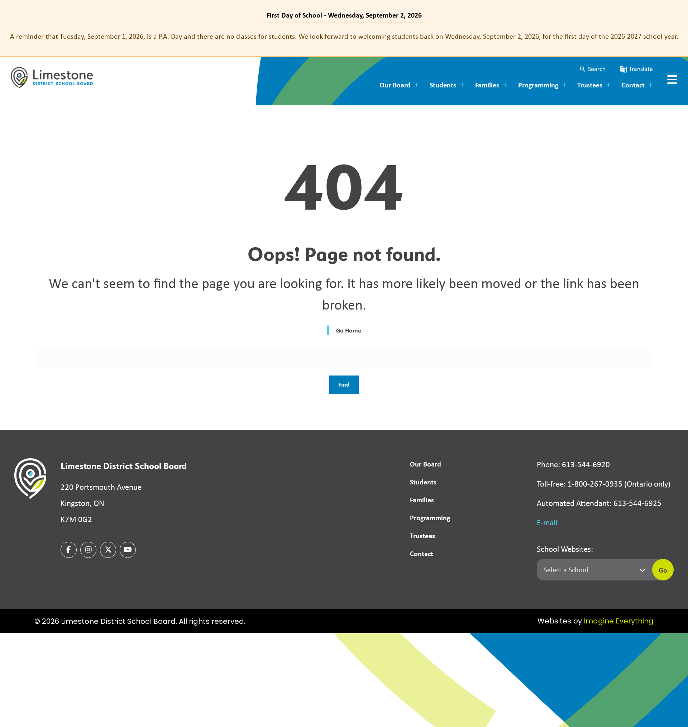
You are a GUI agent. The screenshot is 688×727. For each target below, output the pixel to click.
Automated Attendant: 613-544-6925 (599, 503)
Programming (430, 517)
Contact (421, 553)
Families (422, 499)
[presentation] (672, 79)
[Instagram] (88, 550)
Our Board (425, 464)
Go (663, 570)
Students (423, 482)
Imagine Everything (619, 621)
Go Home (348, 330)
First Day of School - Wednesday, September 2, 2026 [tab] (344, 15)
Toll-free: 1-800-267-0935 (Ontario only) (603, 483)
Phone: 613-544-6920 (573, 464)
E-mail (547, 522)
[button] (592, 69)
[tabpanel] (344, 36)
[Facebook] (69, 550)
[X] (108, 550)
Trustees (422, 535)
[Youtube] (128, 550)
